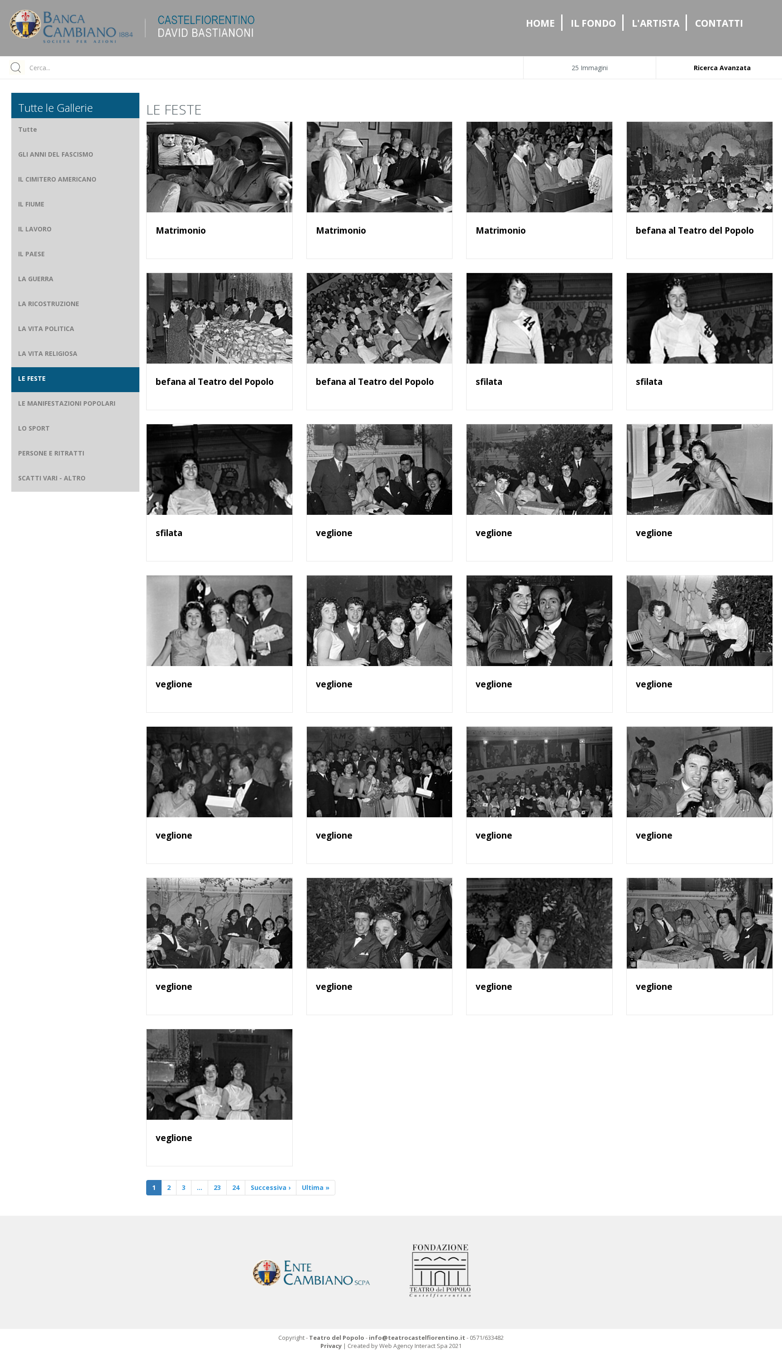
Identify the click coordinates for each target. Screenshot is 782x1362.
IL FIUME (31, 204)
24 (235, 1187)
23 (217, 1187)
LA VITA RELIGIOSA (47, 353)
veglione (334, 533)
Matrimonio (181, 230)
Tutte (27, 129)
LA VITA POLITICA (46, 328)
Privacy (331, 1346)
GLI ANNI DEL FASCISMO (55, 154)
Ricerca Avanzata (722, 67)
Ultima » (315, 1187)
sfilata (489, 382)
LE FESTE (32, 378)
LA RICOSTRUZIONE (48, 303)
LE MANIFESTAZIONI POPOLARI (66, 403)
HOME (540, 23)
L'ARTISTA (655, 23)
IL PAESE (31, 253)
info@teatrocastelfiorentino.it (417, 1337)
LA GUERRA (35, 278)
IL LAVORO (35, 229)
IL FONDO (593, 23)
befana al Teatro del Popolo (695, 230)
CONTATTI (719, 23)
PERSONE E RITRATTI (51, 453)
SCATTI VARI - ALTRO (52, 478)
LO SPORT (34, 428)
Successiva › (271, 1187)
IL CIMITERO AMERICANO (57, 179)
